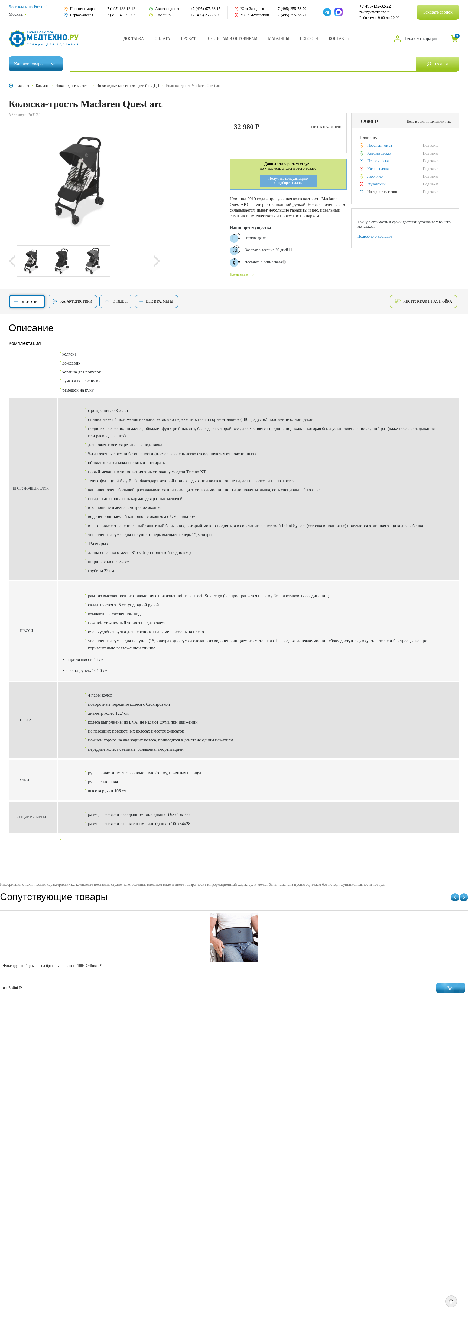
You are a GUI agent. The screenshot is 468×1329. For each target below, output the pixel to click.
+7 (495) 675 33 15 (205, 9)
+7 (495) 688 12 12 (120, 9)
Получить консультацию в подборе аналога (288, 180)
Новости (309, 39)
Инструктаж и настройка (427, 301)
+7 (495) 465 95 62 (120, 15)
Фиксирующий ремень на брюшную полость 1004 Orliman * (52, 966)
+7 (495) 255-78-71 (291, 15)
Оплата (162, 39)
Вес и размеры (159, 301)
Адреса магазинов (278, 39)
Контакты (339, 39)
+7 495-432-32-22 (375, 6)
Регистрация (426, 39)
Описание (30, 302)
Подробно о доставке (375, 236)
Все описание (239, 275)
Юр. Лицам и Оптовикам (232, 39)
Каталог (29, 63)
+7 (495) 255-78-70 (291, 9)
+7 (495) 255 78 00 (205, 15)
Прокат (188, 39)
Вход (409, 39)
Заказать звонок (438, 12)
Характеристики (76, 301)
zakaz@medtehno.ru (375, 12)
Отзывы (120, 301)
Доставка (133, 39)
